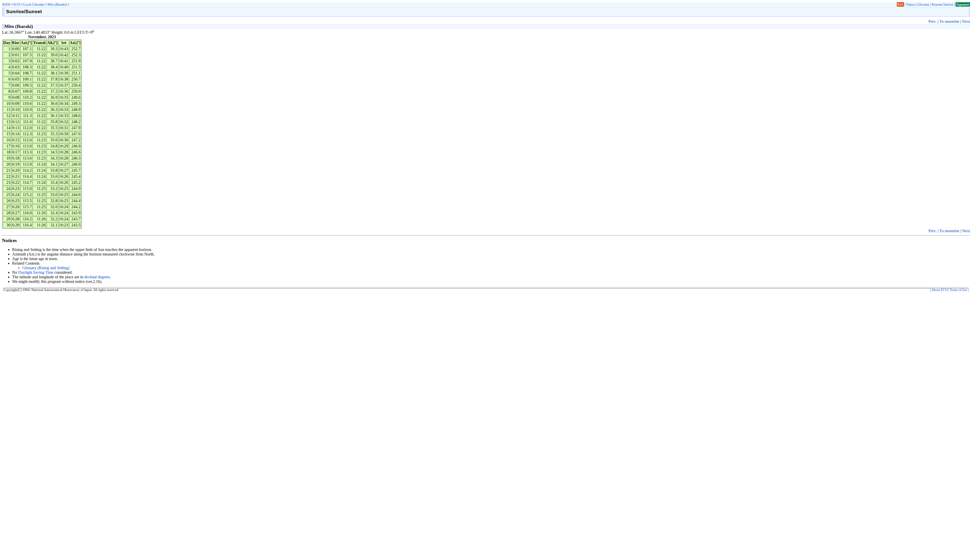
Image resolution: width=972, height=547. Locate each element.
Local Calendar (33, 4)
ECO (16, 4)
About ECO (939, 290)
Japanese (962, 4)
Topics (910, 4)
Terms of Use (958, 290)
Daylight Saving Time (35, 272)
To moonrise (949, 21)
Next (966, 21)
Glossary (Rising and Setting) (45, 268)
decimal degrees (97, 277)
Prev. (932, 21)
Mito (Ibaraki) (57, 4)
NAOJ (6, 4)
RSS (900, 4)
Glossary (923, 4)
